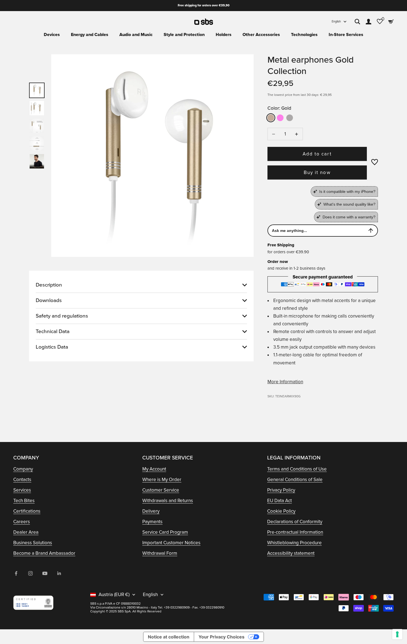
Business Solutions (32, 543)
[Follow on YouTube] (45, 573)
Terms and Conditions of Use (297, 469)
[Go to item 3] (37, 126)
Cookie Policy (281, 511)
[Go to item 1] (37, 90)
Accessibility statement (291, 553)
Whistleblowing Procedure (294, 543)
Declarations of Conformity (294, 522)
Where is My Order (161, 479)
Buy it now (317, 172)
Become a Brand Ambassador (44, 553)
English (336, 21)
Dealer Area (25, 532)
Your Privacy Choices (221, 637)
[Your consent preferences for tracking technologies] (397, 634)
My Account (154, 469)
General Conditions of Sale (295, 479)
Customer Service (160, 490)
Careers (21, 522)
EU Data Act (279, 501)
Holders (223, 34)
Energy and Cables (89, 34)
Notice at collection (168, 637)
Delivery (150, 511)
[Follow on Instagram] (30, 573)
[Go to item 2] (37, 108)
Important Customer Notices (171, 543)
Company (23, 469)
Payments (152, 522)
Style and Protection (184, 34)
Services (22, 490)
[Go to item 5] (37, 143)
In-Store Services (346, 34)
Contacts (22, 479)
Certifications (26, 511)
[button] (374, 162)
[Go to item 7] (37, 161)
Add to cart (317, 154)
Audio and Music (136, 34)
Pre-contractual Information (295, 532)
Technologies (304, 34)
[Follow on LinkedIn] (59, 573)
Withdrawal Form (159, 553)
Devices (52, 34)
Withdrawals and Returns (167, 501)
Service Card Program (165, 532)
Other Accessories (261, 34)
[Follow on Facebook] (16, 573)
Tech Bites (24, 501)
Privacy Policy (281, 490)
